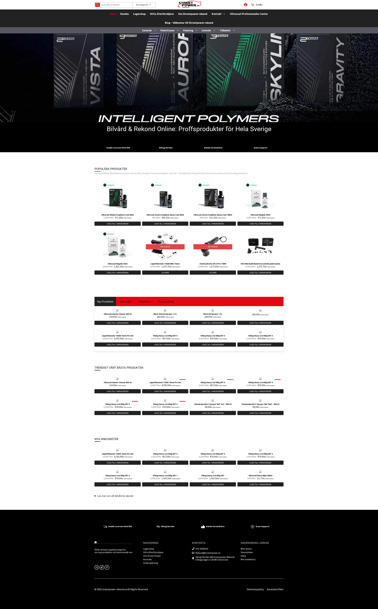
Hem (113, 14)
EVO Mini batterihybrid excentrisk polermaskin (260, 264)
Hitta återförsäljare (162, 14)
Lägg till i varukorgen (117, 223)
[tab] (105, 301)
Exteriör (147, 30)
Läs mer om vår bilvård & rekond (115, 496)
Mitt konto (246, 548)
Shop (243, 555)
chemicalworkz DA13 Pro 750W (212, 264)
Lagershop (139, 14)
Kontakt (216, 14)
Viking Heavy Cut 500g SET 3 (260, 336)
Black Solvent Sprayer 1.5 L (165, 314)
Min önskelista (248, 559)
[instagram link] (96, 567)
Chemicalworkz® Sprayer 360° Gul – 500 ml (212, 404)
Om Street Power (152, 555)
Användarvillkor (275, 589)
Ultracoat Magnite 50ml (117, 264)
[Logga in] (245, 4)
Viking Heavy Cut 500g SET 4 (213, 336)
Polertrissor (168, 30)
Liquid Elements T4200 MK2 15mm (165, 264)
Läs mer (165, 272)
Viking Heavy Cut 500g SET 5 (165, 336)
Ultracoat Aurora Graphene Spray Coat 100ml (213, 215)
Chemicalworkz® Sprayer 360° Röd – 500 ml (260, 404)
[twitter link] (102, 567)
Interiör (206, 30)
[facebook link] (107, 567)
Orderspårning (150, 562)
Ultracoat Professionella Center (249, 14)
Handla (124, 14)
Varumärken (247, 552)
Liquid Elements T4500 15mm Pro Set (117, 336)
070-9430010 (201, 548)
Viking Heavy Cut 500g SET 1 (165, 475)
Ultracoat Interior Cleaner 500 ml (117, 314)
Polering (188, 30)
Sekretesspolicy (255, 589)
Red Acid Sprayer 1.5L (212, 314)
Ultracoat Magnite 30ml (260, 215)
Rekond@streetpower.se (207, 552)
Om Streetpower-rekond (192, 14)
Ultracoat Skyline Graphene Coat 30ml (117, 215)
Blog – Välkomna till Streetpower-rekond (189, 22)
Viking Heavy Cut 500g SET (212, 475)
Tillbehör (225, 30)
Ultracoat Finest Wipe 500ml (260, 475)
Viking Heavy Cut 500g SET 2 (165, 404)
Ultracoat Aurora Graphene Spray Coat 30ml (165, 215)
